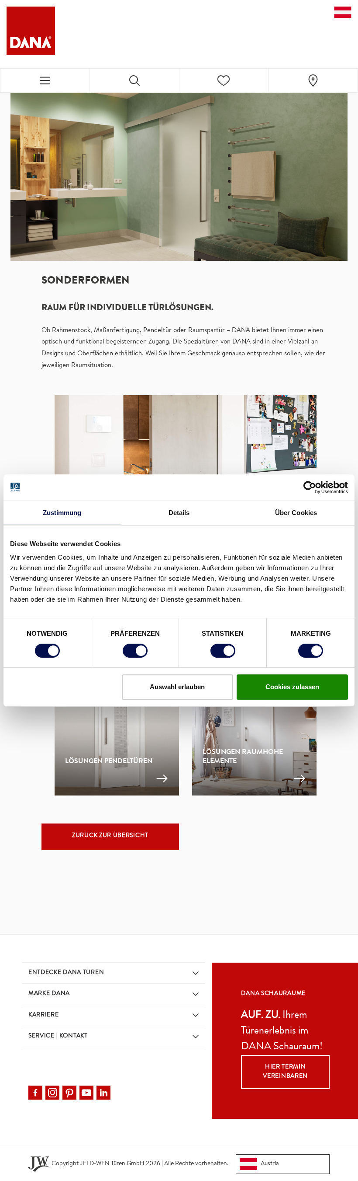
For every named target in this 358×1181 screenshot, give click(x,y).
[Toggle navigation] (45, 80)
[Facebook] (35, 1093)
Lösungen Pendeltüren (108, 761)
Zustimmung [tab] (62, 512)
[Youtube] (86, 1093)
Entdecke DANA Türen (66, 973)
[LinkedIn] (103, 1093)
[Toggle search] (134, 80)
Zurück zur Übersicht (110, 836)
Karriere (43, 1015)
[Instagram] (52, 1093)
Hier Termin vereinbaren (285, 1071)
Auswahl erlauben (177, 686)
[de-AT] (342, 12)
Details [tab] (179, 512)
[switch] (135, 651)
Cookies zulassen (292, 686)
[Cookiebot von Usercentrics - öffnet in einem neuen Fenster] (310, 487)
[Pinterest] (69, 1093)
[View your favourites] (224, 80)
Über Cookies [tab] (296, 512)
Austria (270, 1164)
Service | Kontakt (58, 1036)
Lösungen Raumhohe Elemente (243, 757)
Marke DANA (49, 994)
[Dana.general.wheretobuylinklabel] (313, 80)
